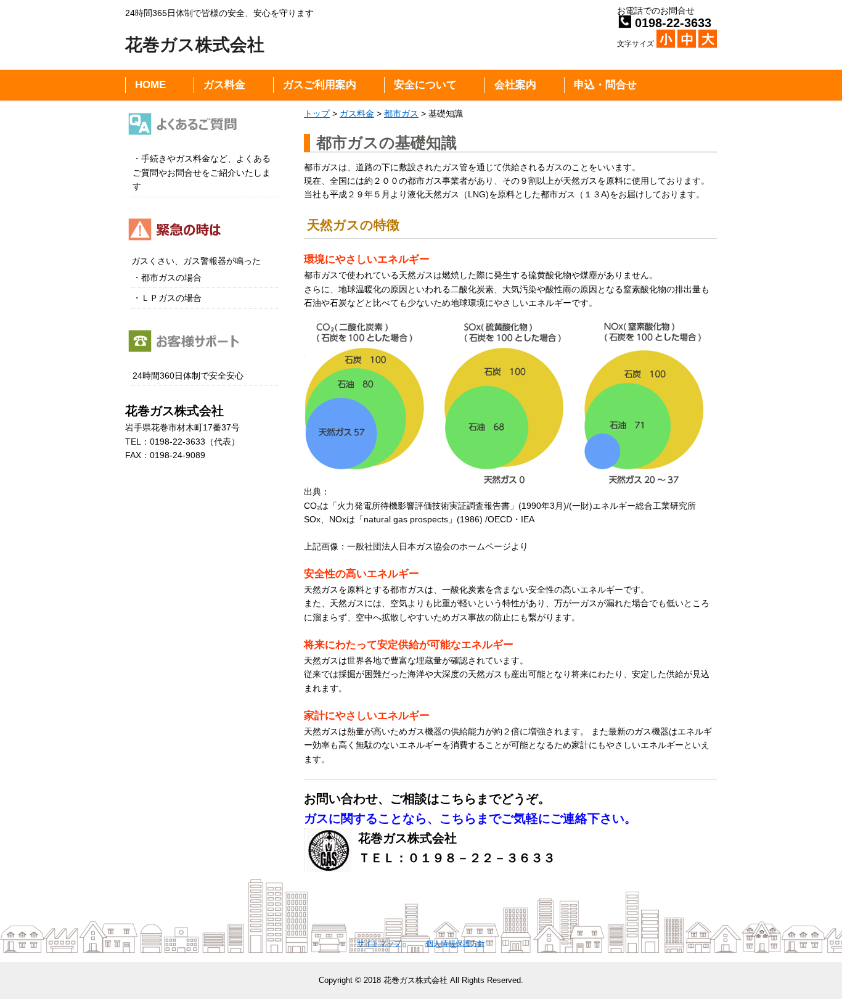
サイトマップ (379, 943)
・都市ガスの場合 (167, 277)
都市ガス (401, 113)
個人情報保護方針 (455, 943)
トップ (317, 113)
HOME (150, 85)
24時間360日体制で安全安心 (188, 375)
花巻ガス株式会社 (194, 44)
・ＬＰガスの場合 (167, 298)
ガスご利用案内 (319, 85)
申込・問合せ (605, 85)
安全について (425, 85)
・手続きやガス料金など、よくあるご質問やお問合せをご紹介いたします (202, 172)
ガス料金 (224, 85)
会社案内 (515, 85)
